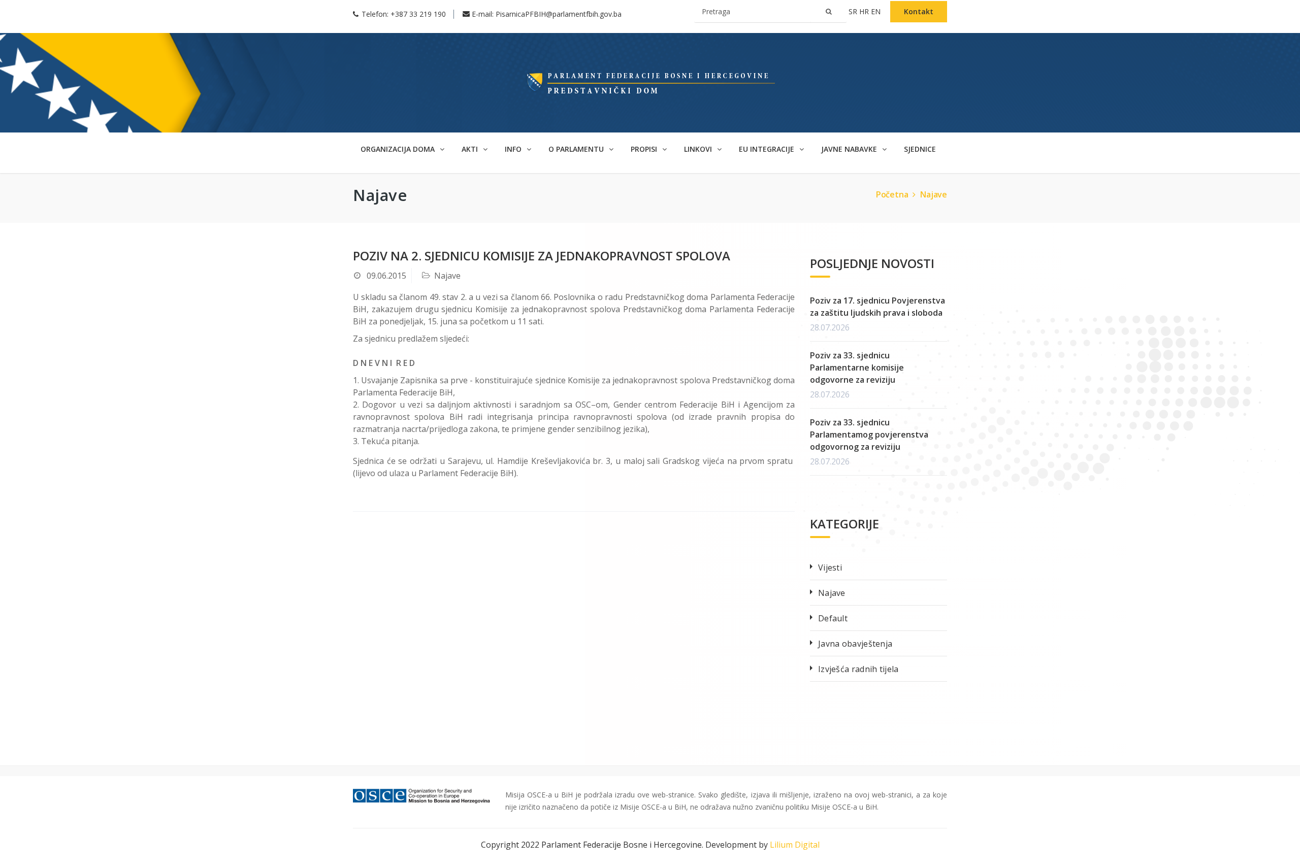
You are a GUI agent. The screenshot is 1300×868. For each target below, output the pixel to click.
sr (854, 11)
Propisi (645, 149)
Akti (471, 149)
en (877, 11)
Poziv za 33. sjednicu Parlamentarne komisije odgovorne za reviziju (857, 367)
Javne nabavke (850, 149)
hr (865, 11)
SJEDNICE (920, 149)
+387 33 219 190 (418, 14)
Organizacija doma (399, 149)
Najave (933, 194)
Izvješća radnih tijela (858, 669)
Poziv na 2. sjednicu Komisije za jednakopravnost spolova (541, 255)
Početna (892, 194)
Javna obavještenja (855, 643)
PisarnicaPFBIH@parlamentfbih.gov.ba (559, 14)
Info (514, 149)
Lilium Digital (795, 844)
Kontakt (918, 11)
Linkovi (699, 149)
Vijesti (830, 567)
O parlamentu (577, 149)
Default (833, 618)
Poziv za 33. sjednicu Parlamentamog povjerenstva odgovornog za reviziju (869, 434)
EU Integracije (767, 149)
